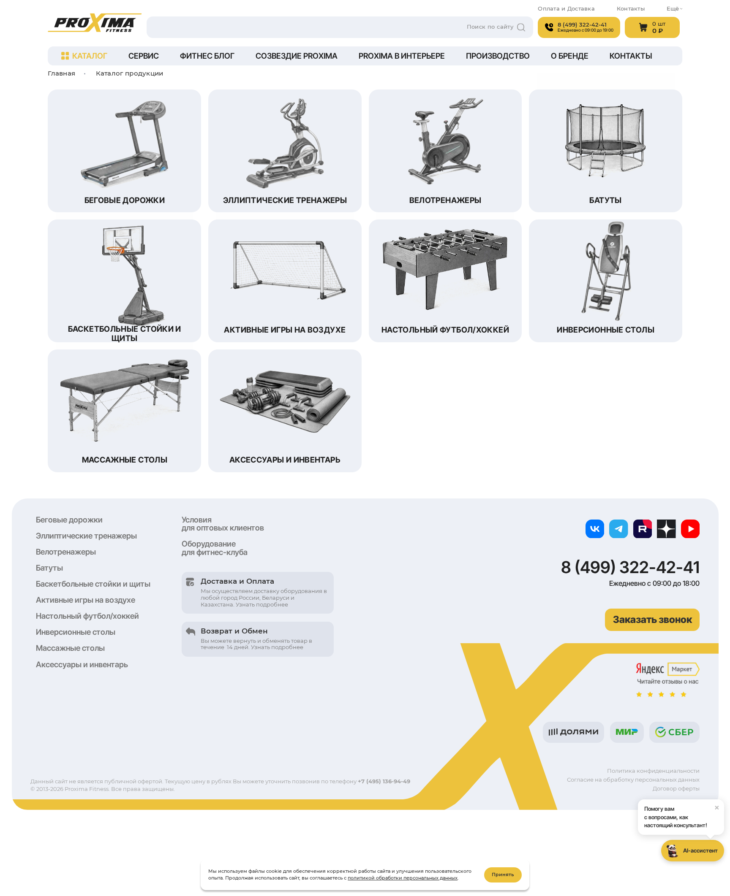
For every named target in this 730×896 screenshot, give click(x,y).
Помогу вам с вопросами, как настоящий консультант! (681, 815)
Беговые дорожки (69, 519)
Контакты (631, 8)
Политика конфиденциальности (653, 770)
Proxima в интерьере (402, 55)
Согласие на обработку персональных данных (633, 779)
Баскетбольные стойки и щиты (93, 583)
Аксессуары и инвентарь (82, 664)
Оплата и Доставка (566, 8)
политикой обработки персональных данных (403, 878)
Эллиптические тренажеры (86, 535)
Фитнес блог (207, 55)
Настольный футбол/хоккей (87, 615)
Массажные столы (70, 647)
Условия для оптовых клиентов (223, 524)
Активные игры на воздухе (85, 599)
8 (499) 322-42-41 (630, 567)
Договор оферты (676, 788)
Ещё (673, 8)
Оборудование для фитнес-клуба (215, 548)
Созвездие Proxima (297, 55)
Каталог (89, 55)
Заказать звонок (652, 619)
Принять (503, 874)
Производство (498, 55)
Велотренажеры (66, 551)
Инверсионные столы (75, 631)
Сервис (143, 55)
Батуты (49, 567)
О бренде (569, 55)
